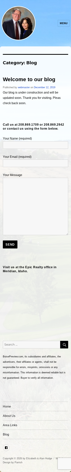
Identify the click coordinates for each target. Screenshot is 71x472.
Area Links (10, 425)
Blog (6, 434)
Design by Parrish (12, 462)
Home (7, 406)
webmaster (24, 87)
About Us (9, 415)
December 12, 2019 (44, 87)
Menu (63, 23)
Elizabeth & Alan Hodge (39, 458)
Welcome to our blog (29, 79)
